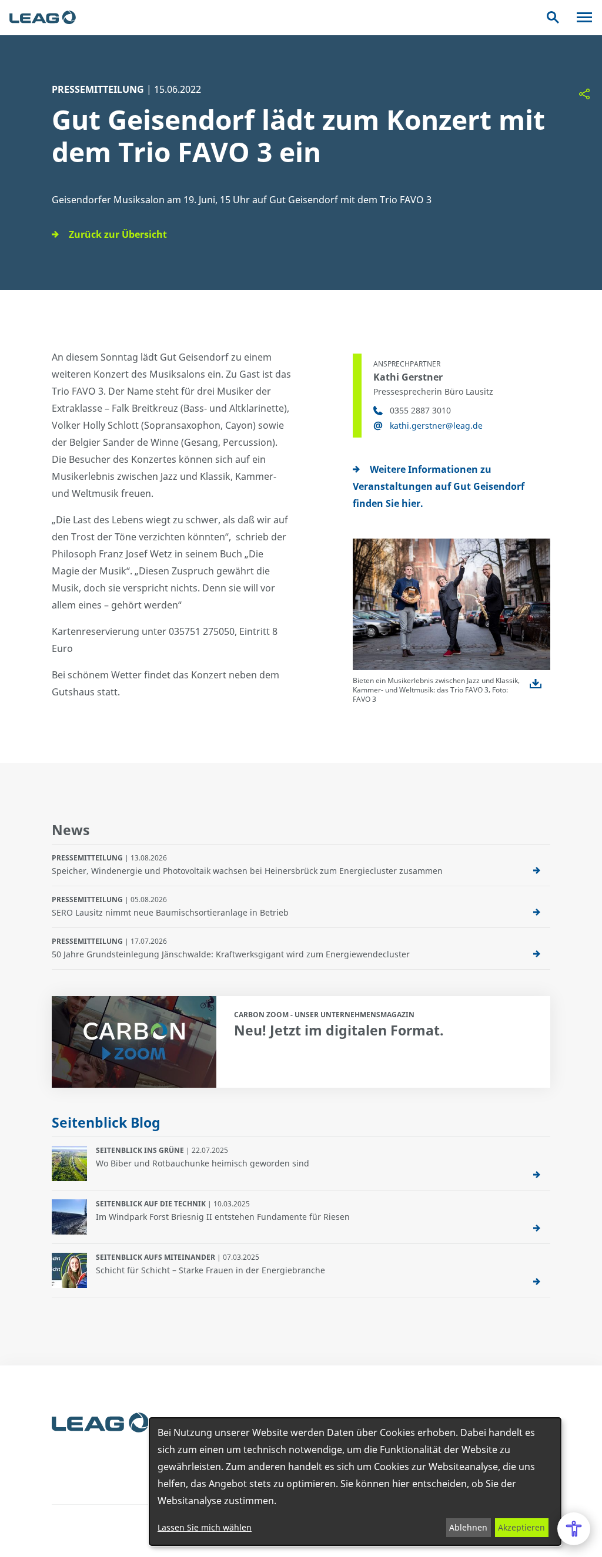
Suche (553, 17)
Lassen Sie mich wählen (205, 1527)
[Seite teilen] (584, 94)
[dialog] (355, 1481)
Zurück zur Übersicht (118, 234)
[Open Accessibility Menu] (573, 1528)
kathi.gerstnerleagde (436, 425)
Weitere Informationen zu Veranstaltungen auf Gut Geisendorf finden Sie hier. (438, 486)
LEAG (42, 18)
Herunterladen (535, 683)
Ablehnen (468, 1527)
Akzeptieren (521, 1527)
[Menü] (584, 17)
